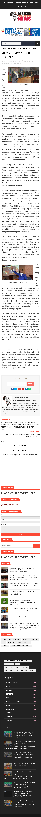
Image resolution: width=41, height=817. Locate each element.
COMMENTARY (6, 63)
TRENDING (20, 646)
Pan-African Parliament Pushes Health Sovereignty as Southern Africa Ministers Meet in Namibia (24, 593)
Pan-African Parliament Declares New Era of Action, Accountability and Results (25, 765)
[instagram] (22, 6)
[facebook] (14, 6)
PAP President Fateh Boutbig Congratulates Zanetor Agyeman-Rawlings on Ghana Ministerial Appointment (24, 610)
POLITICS (27, 642)
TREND (13, 646)
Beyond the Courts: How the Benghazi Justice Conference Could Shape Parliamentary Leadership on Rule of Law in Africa (19, 756)
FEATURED (14, 63)
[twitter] (18, 6)
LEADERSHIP (34, 639)
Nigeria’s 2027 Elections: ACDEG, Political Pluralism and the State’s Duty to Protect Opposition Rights (24, 585)
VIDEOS (28, 646)
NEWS (19, 63)
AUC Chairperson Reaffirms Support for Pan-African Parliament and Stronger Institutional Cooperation (23, 569)
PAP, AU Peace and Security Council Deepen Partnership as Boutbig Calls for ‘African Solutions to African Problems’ (25, 577)
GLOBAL (25, 639)
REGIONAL (5, 646)
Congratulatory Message (18, 616)
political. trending (15, 642)
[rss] (25, 6)
